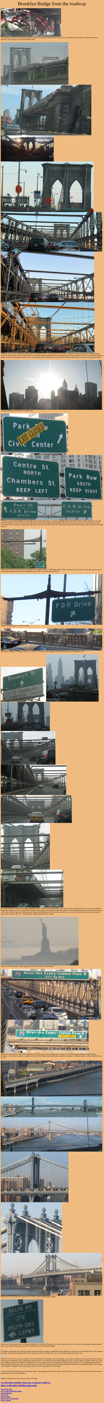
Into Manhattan (6, 1393)
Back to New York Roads (9, 1398)
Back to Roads (6, 1400)
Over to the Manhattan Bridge (11, 1391)
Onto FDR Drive (6, 1389)
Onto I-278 (4, 1395)
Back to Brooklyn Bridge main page (19, 1385)
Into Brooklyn (6, 1397)
